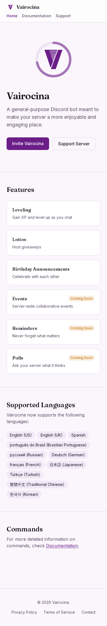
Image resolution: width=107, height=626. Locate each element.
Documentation (36, 15)
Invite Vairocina (28, 143)
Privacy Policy (24, 612)
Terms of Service (59, 612)
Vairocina (28, 7)
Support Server (74, 143)
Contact (88, 612)
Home (12, 15)
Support (63, 15)
